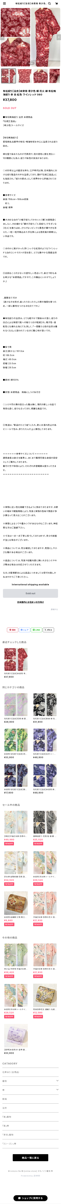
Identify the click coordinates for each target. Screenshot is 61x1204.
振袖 (4, 1099)
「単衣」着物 (7, 1134)
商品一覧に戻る (30, 1157)
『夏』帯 (5, 1126)
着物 (4, 1081)
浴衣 (4, 1108)
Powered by (27, 1176)
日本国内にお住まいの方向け (30, 602)
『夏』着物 (6, 1117)
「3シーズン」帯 (9, 1143)
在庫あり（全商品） (11, 1072)
